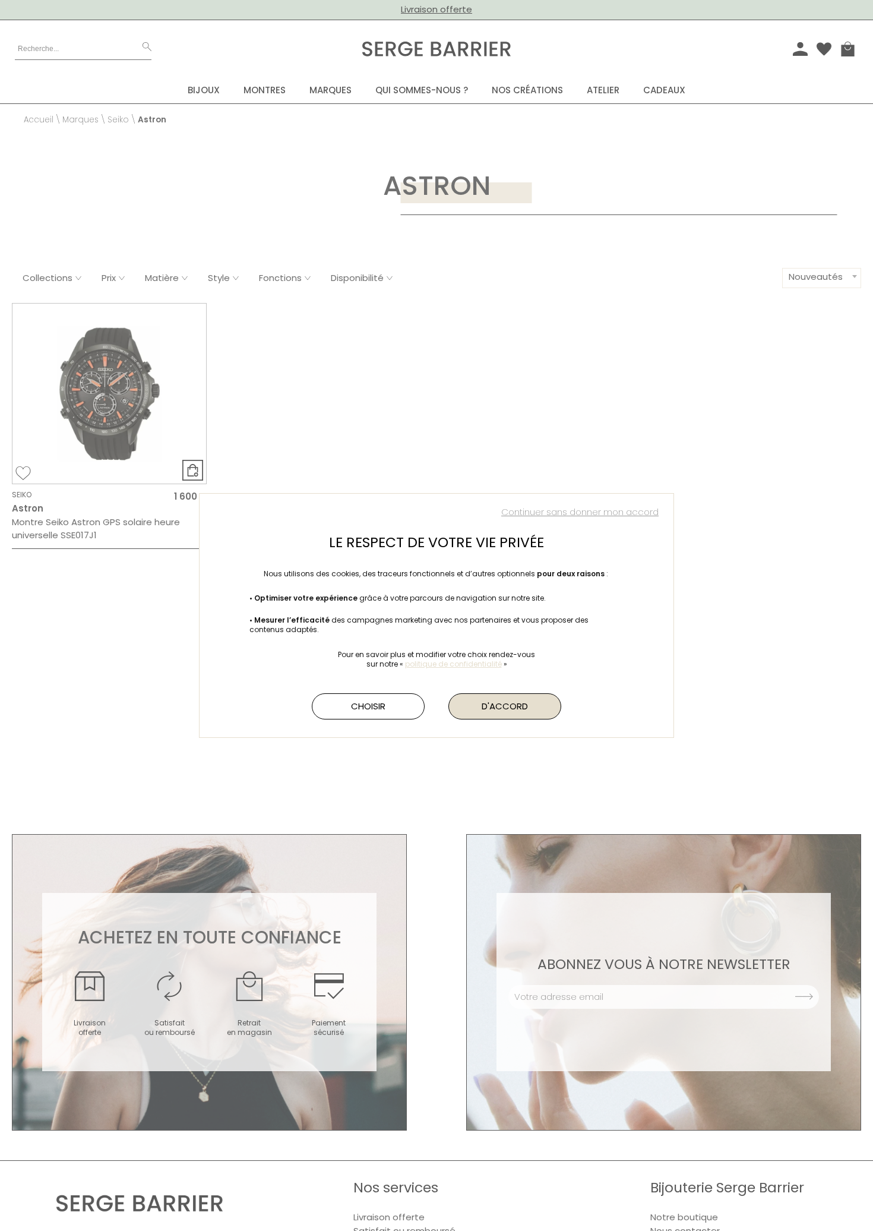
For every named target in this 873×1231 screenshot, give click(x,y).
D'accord (505, 706)
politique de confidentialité (453, 664)
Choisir (368, 706)
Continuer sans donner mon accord (580, 512)
